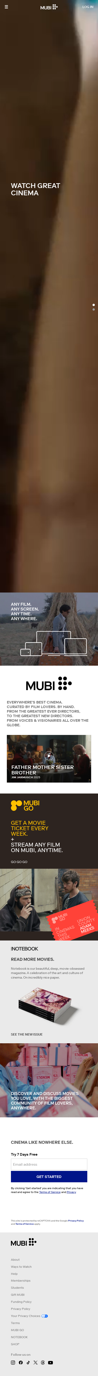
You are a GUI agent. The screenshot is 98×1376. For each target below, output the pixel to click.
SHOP (15, 1344)
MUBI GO (17, 1330)
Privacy (71, 1192)
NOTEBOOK (19, 1337)
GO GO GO (19, 862)
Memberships (21, 1281)
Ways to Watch (21, 1267)
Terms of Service (50, 1192)
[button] (6, 7)
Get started (49, 1176)
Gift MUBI (18, 1295)
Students (17, 1288)
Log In (88, 6)
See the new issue (27, 1034)
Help (14, 1274)
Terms (15, 1323)
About (15, 1260)
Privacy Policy (76, 1220)
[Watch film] (49, 755)
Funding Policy (21, 1302)
